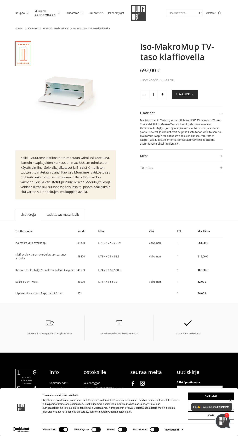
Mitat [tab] (144, 156)
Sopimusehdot (59, 383)
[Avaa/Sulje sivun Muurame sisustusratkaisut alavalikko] (59, 13)
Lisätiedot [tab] (147, 113)
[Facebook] (133, 384)
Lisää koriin (185, 94)
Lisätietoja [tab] (28, 214)
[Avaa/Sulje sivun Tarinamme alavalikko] (82, 13)
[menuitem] (22, 12)
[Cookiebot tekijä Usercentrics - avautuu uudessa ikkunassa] (21, 429)
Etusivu (19, 28)
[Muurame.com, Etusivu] (138, 13)
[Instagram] (142, 384)
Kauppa (20, 13)
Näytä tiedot (172, 429)
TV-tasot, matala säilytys (56, 28)
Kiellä (211, 415)
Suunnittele (96, 13)
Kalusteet (33, 28)
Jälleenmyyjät (116, 13)
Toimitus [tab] (146, 167)
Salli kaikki (211, 396)
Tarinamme (72, 13)
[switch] (96, 429)
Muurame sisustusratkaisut (44, 13)
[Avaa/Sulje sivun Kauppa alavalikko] (27, 13)
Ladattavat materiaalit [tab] (62, 214)
